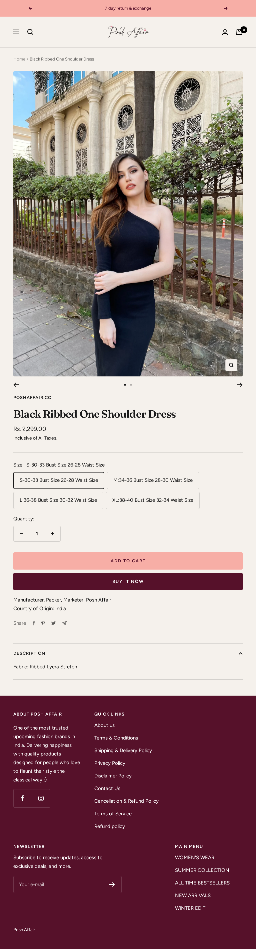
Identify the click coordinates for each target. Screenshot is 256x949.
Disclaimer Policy (113, 776)
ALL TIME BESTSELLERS (202, 883)
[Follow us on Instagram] (41, 798)
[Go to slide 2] (131, 385)
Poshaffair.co (32, 397)
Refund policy (109, 826)
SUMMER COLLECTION (202, 870)
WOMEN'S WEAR (194, 858)
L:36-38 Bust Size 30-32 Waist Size (58, 500)
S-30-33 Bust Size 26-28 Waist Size (59, 480)
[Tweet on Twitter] (53, 623)
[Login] (225, 32)
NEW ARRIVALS (193, 895)
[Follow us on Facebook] (22, 798)
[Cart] (239, 32)
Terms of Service (113, 814)
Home (19, 59)
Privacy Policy (109, 763)
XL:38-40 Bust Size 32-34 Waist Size (152, 500)
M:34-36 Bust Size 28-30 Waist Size (153, 480)
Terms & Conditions (116, 738)
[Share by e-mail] (64, 623)
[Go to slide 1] (125, 385)
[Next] (240, 384)
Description (29, 653)
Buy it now (128, 581)
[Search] (30, 32)
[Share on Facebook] (34, 623)
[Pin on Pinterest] (43, 623)
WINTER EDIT (190, 908)
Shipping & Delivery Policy (123, 750)
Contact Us (107, 788)
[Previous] (16, 384)
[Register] (112, 884)
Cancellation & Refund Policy (126, 801)
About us (104, 725)
